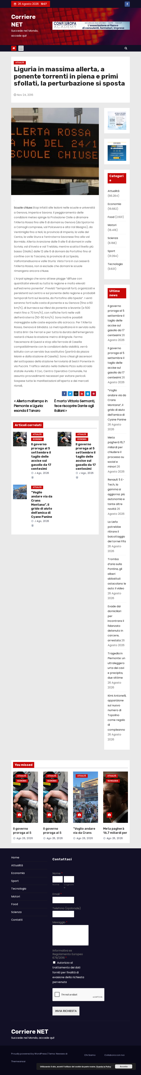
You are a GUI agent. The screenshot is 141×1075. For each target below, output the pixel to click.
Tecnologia (115, 264)
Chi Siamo (90, 1055)
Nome (57, 873)
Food (111, 217)
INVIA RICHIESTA (66, 1011)
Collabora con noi (114, 1055)
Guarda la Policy (103, 1066)
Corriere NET (29, 1031)
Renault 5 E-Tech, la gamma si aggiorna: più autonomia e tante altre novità (116, 494)
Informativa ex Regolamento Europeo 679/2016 (67, 954)
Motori (112, 225)
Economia (37, 439)
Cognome (69, 886)
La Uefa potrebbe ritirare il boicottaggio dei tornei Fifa (117, 531)
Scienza (113, 238)
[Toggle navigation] (21, 48)
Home (15, 857)
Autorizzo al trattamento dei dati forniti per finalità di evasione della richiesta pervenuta (68, 972)
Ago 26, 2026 (25, 838)
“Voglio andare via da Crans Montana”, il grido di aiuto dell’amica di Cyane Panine (41, 504)
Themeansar (18, 1061)
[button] (126, 48)
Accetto (124, 1066)
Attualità (19, 62)
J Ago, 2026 (41, 473)
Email (57, 894)
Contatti (17, 920)
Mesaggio (59, 922)
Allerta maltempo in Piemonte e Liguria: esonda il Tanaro (31, 406)
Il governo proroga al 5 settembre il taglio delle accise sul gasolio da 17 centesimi (41, 456)
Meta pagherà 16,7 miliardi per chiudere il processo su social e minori (116, 452)
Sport (111, 251)
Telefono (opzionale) (66, 908)
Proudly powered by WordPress (29, 1053)
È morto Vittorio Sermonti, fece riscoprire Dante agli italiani (74, 406)
